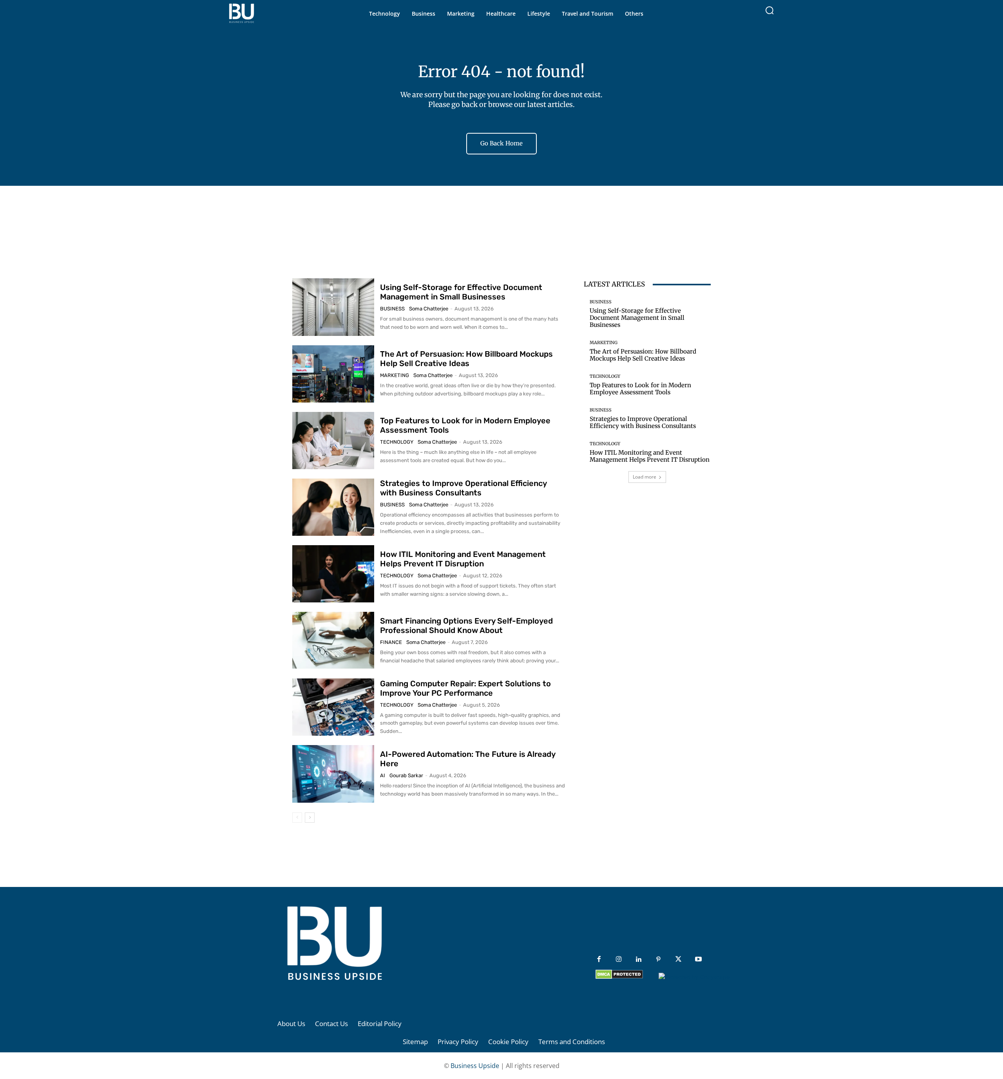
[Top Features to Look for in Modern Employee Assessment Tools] (333, 440)
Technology (396, 441)
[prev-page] (297, 817)
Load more (644, 476)
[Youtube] (698, 960)
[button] (769, 10)
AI (382, 775)
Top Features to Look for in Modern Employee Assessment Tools (640, 388)
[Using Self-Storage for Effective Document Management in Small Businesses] (333, 306)
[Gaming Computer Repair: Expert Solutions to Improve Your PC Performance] (333, 707)
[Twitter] (678, 960)
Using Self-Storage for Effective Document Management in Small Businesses (461, 292)
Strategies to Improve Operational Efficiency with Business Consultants (463, 488)
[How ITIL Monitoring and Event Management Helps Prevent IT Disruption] (333, 573)
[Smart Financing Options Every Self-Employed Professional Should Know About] (333, 640)
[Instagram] (619, 960)
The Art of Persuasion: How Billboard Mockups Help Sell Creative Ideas (466, 358)
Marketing (394, 375)
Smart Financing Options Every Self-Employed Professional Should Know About (466, 625)
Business (392, 308)
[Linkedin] (639, 960)
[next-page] (310, 817)
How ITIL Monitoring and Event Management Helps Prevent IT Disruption (463, 558)
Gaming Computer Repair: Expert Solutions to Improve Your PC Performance (465, 688)
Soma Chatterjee (428, 309)
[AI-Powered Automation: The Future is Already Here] (333, 773)
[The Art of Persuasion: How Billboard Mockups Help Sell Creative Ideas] (333, 374)
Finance (391, 642)
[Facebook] (599, 960)
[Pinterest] (658, 960)
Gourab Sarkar (406, 775)
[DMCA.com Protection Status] (619, 977)
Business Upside (475, 1065)
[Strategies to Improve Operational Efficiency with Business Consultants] (333, 507)
